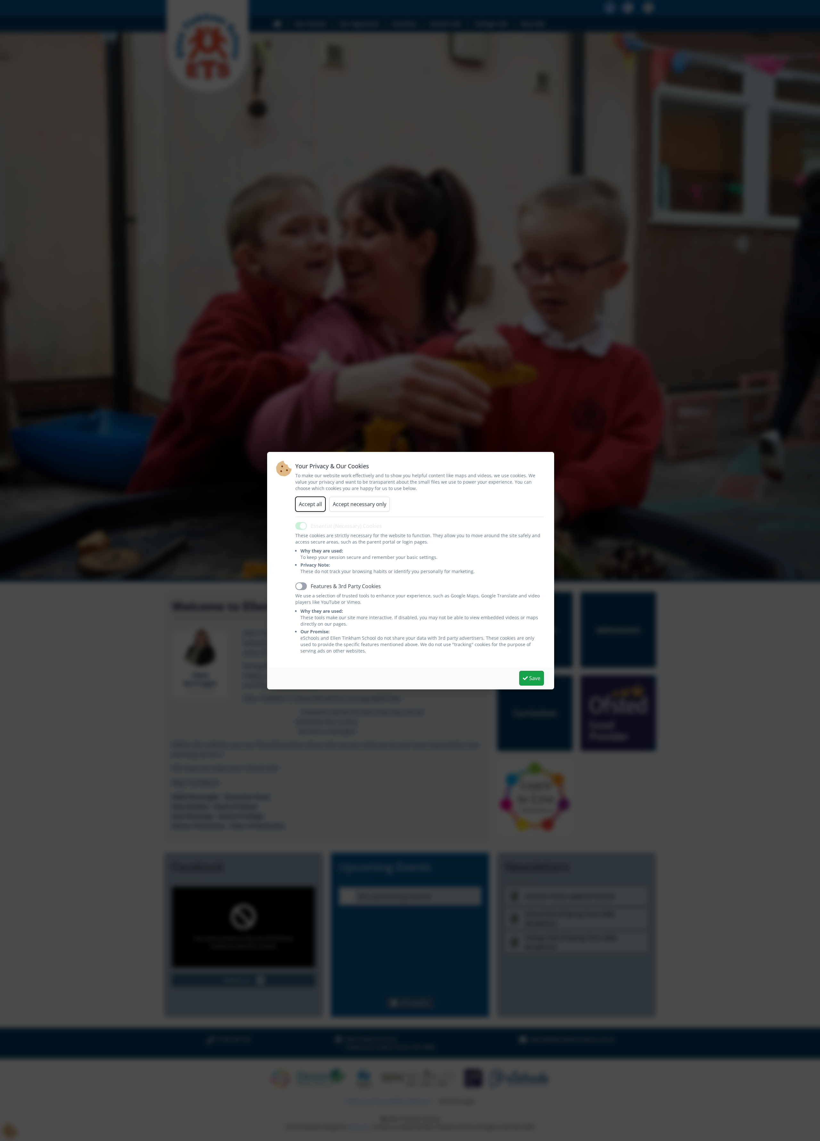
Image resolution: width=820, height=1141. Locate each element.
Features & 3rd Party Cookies (346, 586)
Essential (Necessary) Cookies (346, 525)
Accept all (310, 504)
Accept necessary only (359, 504)
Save (534, 678)
